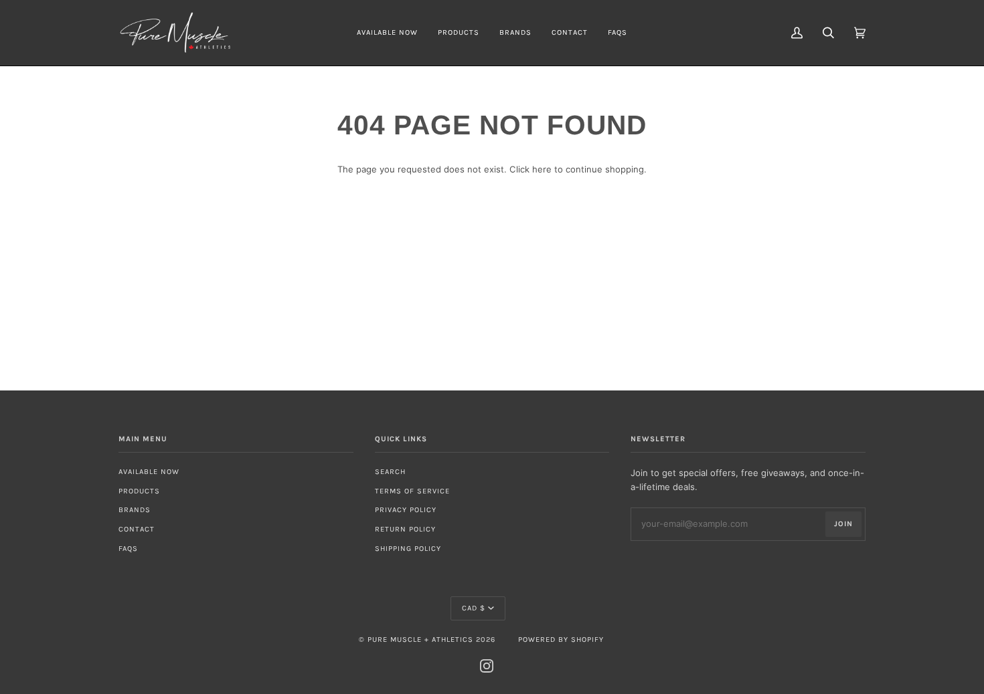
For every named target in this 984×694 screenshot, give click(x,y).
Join (843, 523)
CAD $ (473, 608)
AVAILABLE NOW (148, 471)
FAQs (128, 548)
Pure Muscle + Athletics (420, 639)
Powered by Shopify (561, 639)
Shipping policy (408, 548)
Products (139, 491)
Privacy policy (405, 509)
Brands (134, 509)
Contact (136, 529)
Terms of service (412, 491)
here (542, 169)
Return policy (405, 529)
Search (390, 471)
